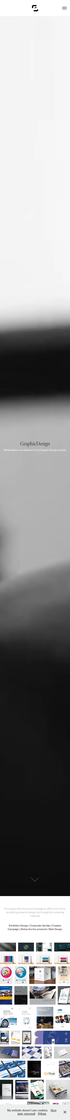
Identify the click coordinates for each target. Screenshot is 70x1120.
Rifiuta (42, 1113)
